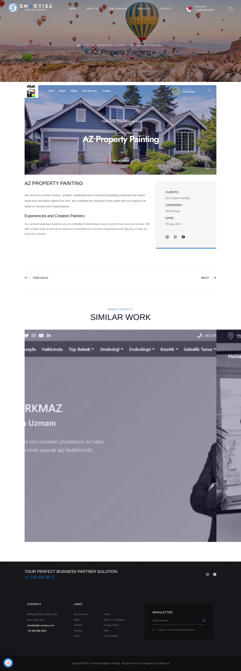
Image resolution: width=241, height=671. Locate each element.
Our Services (118, 9)
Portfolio (78, 625)
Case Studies (111, 635)
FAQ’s (107, 614)
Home (72, 9)
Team (77, 619)
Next (205, 277)
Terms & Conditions (114, 619)
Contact (166, 9)
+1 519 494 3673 (204, 10)
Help (106, 630)
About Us (92, 9)
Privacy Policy (111, 625)
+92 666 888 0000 (36, 630)
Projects (144, 9)
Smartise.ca (163, 663)
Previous (39, 277)
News (77, 635)
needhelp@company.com (40, 625)
